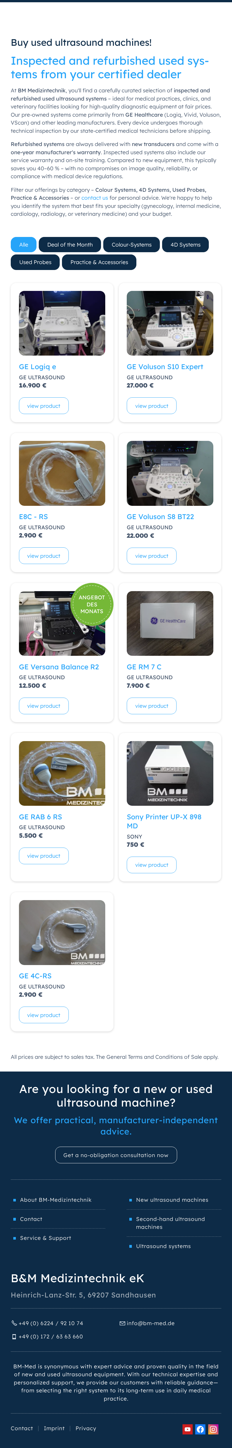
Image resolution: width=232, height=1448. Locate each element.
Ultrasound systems (163, 1246)
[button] (187, 1429)
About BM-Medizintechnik (56, 1199)
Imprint (54, 1428)
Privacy (86, 1428)
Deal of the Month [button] (70, 244)
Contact (31, 1219)
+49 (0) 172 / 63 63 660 (51, 1336)
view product (43, 405)
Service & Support (45, 1237)
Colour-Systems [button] (132, 244)
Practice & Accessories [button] (99, 262)
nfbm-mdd (149, 1323)
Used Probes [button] (35, 262)
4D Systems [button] (186, 244)
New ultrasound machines (172, 1199)
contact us (94, 197)
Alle (23, 244)
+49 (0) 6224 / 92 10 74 (51, 1323)
